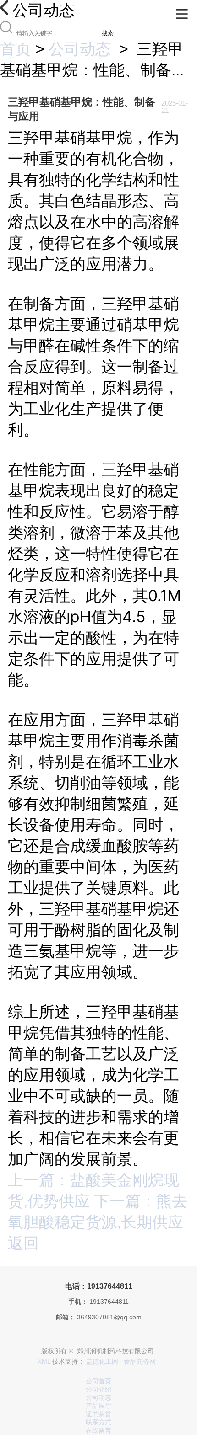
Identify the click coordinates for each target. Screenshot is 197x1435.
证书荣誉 (98, 1414)
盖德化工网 (102, 1361)
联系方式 (98, 1422)
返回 (23, 1243)
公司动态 (80, 49)
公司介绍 (98, 1389)
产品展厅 (98, 1406)
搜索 (108, 33)
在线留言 (98, 1430)
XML (44, 1361)
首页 (15, 49)
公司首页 (98, 1381)
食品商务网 (140, 1361)
